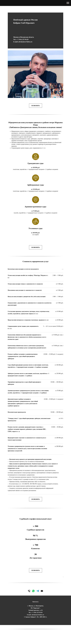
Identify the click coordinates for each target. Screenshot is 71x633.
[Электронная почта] (41, 590)
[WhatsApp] (33, 590)
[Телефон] (29, 590)
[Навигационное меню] (68, 3)
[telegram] (37, 590)
